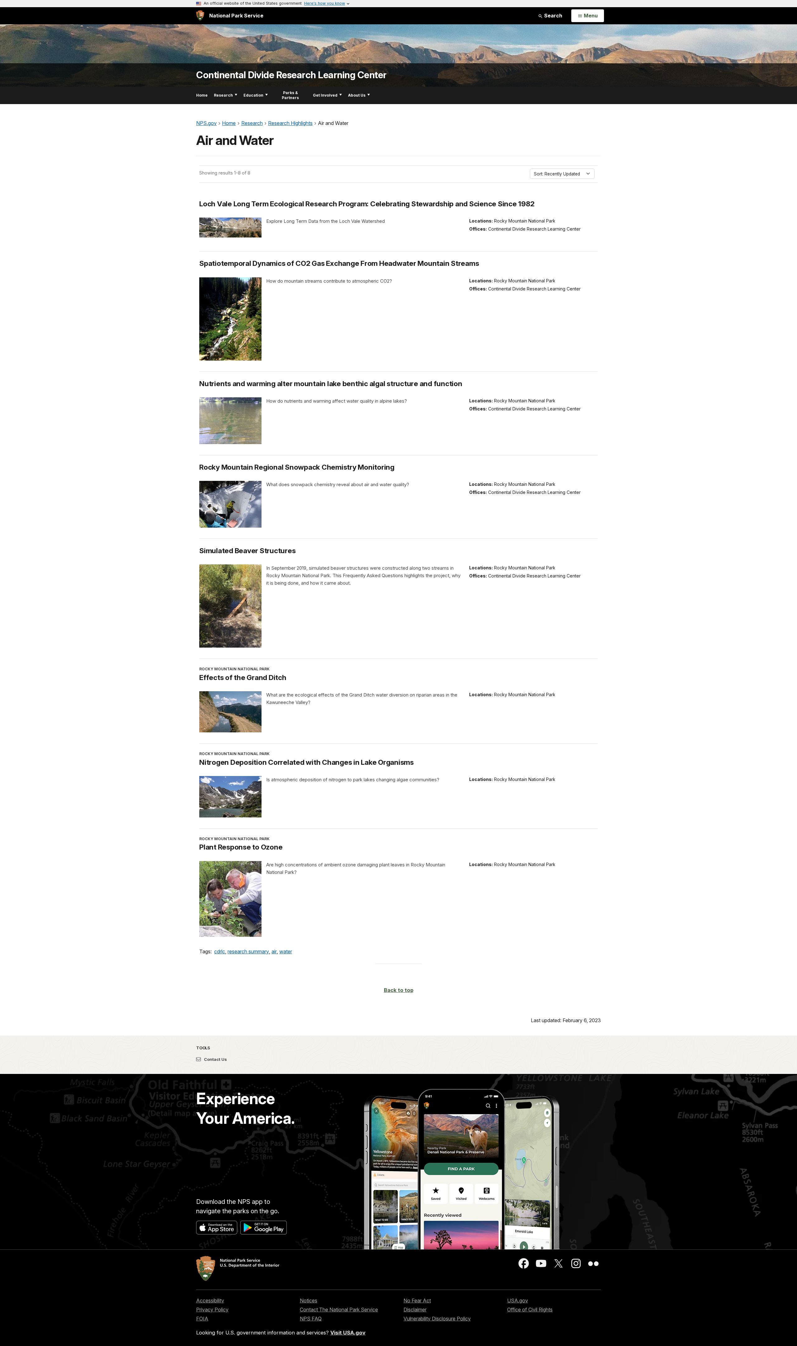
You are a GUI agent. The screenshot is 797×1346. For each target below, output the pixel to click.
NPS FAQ (311, 1318)
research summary (248, 951)
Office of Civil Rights (530, 1309)
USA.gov (517, 1300)
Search (552, 15)
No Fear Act (417, 1300)
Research (223, 95)
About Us (356, 95)
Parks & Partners (290, 95)
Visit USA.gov (347, 1332)
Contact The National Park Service (339, 1309)
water (285, 951)
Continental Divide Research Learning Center (291, 75)
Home (202, 95)
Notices (308, 1300)
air (274, 951)
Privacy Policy (212, 1309)
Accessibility (210, 1300)
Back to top (398, 990)
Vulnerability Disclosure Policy (437, 1318)
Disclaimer (415, 1309)
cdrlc (219, 951)
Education (253, 95)
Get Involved (325, 95)
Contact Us (215, 1059)
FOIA (202, 1318)
